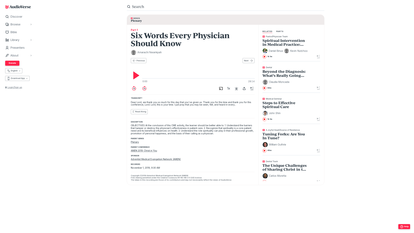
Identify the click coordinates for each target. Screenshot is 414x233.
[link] (285, 47)
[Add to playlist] (252, 88)
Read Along (140, 111)
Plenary (135, 142)
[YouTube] (232, 226)
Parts (280, 31)
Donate (12, 63)
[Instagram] (218, 226)
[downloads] (236, 88)
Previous (140, 60)
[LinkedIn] (239, 226)
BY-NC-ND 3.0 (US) (186, 178)
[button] (273, 50)
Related (267, 31)
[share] (244, 88)
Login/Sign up (14, 87)
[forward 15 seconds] (144, 88)
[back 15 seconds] (134, 88)
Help (406, 226)
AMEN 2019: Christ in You (144, 150)
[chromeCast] (220, 88)
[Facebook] (211, 226)
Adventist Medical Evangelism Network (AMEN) (156, 159)
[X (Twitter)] (225, 226)
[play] (135, 75)
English (14, 70)
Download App (18, 78)
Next (246, 60)
